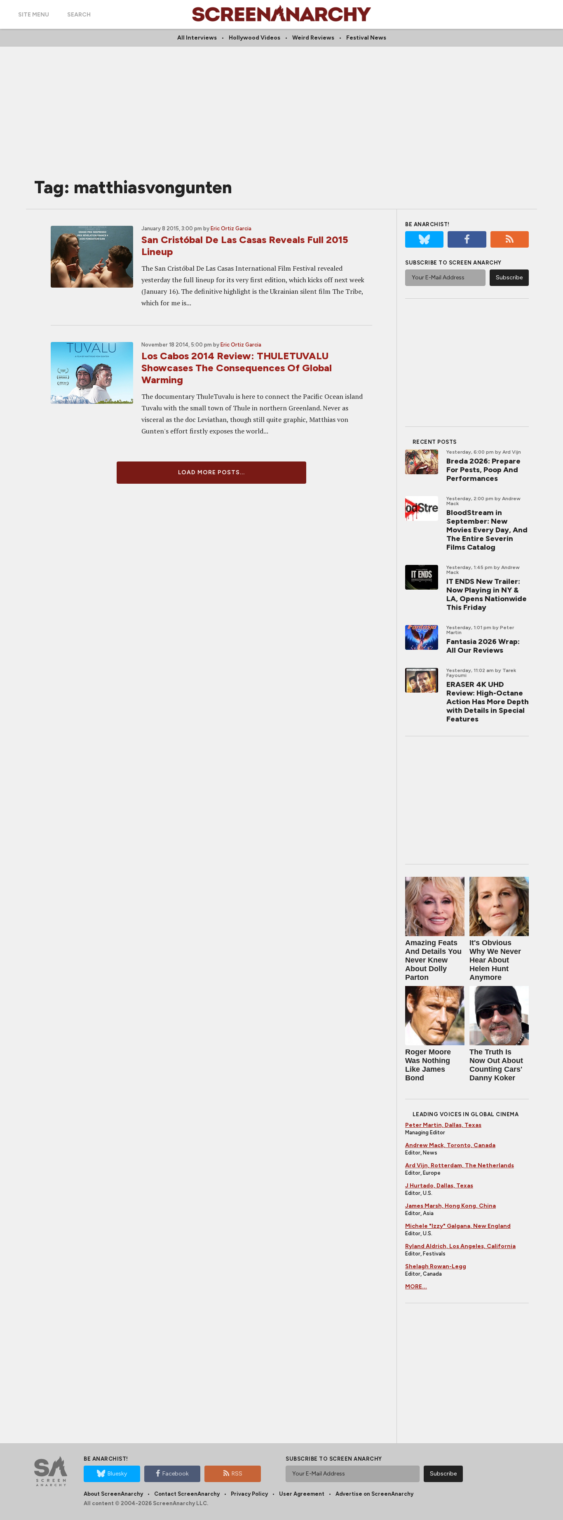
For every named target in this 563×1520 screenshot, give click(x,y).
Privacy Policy (249, 1494)
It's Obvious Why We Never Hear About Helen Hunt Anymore (495, 960)
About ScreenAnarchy (113, 1494)
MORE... (416, 1286)
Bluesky (117, 1473)
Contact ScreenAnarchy (187, 1494)
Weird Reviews (313, 37)
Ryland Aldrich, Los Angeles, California (460, 1246)
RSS (237, 1473)
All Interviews (197, 37)
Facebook (175, 1473)
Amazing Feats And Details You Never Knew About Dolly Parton (433, 960)
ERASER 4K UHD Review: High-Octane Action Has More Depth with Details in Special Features (487, 702)
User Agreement (301, 1494)
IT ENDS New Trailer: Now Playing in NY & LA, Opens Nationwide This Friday (486, 594)
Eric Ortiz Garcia (231, 228)
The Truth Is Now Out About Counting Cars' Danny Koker (496, 1065)
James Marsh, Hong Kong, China (450, 1205)
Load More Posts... (211, 472)
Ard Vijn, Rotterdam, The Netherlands (459, 1165)
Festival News (366, 37)
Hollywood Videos (254, 37)
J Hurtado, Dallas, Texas (439, 1185)
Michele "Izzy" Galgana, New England (458, 1226)
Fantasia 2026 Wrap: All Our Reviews (483, 646)
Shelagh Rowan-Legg (435, 1266)
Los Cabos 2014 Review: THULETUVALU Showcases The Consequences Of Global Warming (236, 368)
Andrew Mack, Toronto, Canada (450, 1145)
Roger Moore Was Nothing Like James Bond (428, 1065)
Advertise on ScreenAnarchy (374, 1494)
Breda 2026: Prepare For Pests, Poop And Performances (483, 470)
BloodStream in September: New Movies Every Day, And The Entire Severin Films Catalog (487, 530)
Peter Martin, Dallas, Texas (443, 1125)
